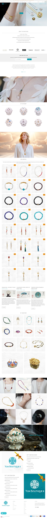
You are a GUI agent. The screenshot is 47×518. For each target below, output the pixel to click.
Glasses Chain (25, 513)
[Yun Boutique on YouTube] (38, 507)
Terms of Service (14, 508)
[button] (13, 4)
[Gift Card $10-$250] (12, 462)
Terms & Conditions (14, 505)
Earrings (9, 111)
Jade (7, 320)
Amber (38, 345)
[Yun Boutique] (4, 4)
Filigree (34, 363)
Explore (38, 90)
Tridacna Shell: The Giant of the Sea (8, 287)
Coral (40, 331)
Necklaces (23, 111)
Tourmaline (9, 345)
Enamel (12, 363)
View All (9, 113)
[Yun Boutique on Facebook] (35, 507)
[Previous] (2, 50)
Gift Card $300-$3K (10, 475)
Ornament (25, 512)
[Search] (45, 4)
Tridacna (40, 320)
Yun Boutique (4, 516)
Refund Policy (14, 509)
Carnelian (29, 331)
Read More (4, 307)
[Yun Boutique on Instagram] (36, 507)
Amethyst (18, 331)
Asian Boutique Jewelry (23, 122)
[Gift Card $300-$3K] (34, 486)
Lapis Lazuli (7, 331)
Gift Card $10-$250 (32, 455)
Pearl (18, 320)
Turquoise (29, 320)
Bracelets (38, 111)
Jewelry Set (38, 122)
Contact (13, 504)
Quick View (9, 174)
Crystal (23, 345)
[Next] (44, 50)
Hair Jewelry (9, 122)
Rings (24, 508)
